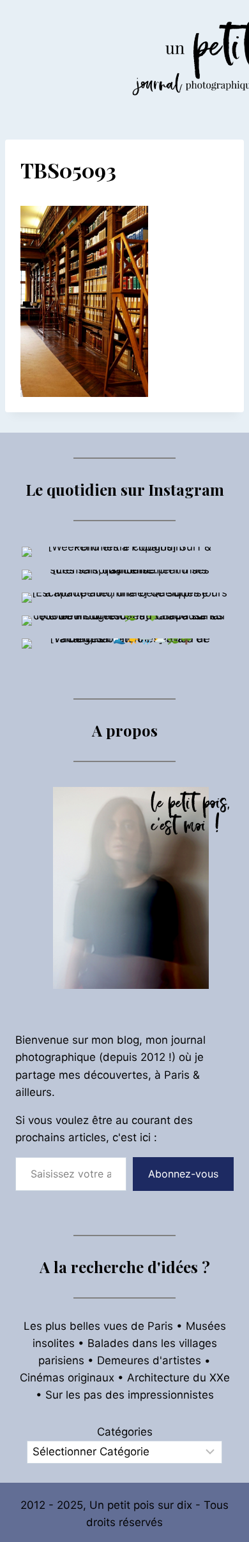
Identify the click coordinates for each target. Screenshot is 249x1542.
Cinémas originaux (67, 1377)
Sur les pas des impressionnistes (129, 1394)
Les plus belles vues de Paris (98, 1326)
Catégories (125, 1431)
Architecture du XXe (178, 1377)
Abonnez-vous (183, 1173)
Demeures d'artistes (149, 1360)
